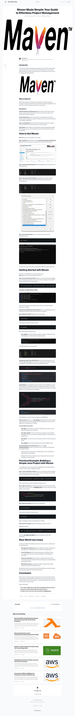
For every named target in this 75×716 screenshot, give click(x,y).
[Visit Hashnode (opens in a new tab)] (37, 710)
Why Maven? (7, 69)
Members (32, 702)
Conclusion (6, 80)
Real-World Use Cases (8, 79)
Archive (36, 702)
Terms (43, 702)
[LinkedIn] (27, 58)
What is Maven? (7, 68)
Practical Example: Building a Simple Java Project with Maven (8, 76)
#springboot (43, 596)
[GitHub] (34, 694)
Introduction (6, 66)
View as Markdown (47, 16)
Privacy (40, 702)
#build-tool (37, 596)
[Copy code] (54, 239)
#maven (21, 596)
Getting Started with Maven (7, 73)
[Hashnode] (40, 694)
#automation (31, 596)
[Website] (38, 694)
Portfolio (37, 2)
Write (69, 2)
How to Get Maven (7, 71)
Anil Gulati (24, 58)
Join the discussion (56, 604)
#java (26, 596)
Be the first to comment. (41, 608)
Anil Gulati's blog (12, 2)
